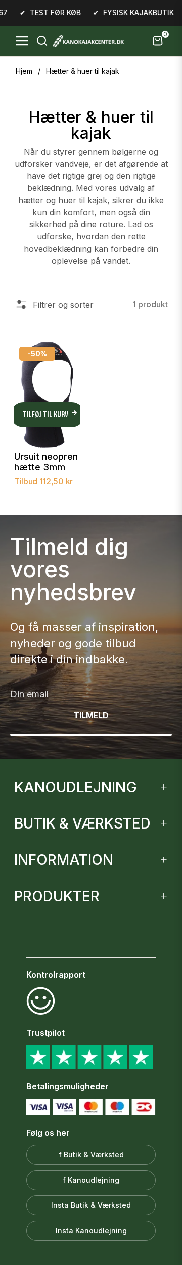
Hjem (24, 71)
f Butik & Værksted (91, 1154)
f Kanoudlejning (91, 1180)
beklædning (49, 188)
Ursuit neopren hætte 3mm (46, 462)
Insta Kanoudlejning (91, 1230)
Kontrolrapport (55, 974)
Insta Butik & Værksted (91, 1205)
